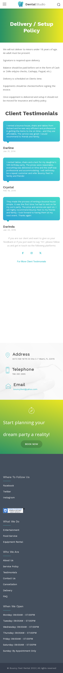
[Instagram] (31, 253)
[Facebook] (23, 253)
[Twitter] (40, 253)
